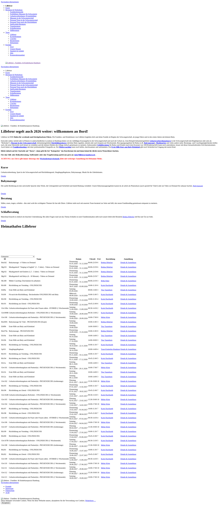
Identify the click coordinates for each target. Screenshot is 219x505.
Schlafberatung (15, 93)
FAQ (12, 112)
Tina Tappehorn (106, 290)
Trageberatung (15, 91)
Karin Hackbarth (107, 285)
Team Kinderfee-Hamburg (110, 349)
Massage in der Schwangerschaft (22, 83)
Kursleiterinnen (15, 101)
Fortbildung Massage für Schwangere (23, 79)
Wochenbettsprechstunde (50, 159)
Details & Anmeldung (128, 263)
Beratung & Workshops (13, 75)
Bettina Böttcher (128, 217)
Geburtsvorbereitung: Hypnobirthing (23, 81)
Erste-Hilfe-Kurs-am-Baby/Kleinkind (125, 147)
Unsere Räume (15, 114)
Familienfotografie (16, 77)
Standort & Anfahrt (17, 116)
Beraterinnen (14, 105)
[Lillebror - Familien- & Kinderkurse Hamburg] (22, 63)
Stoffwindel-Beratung (18, 89)
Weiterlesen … (90, 501)
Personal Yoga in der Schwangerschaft (24, 85)
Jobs (11, 118)
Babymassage (198, 186)
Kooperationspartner (17, 120)
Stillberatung (14, 95)
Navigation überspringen (10, 2)
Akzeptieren (6, 503)
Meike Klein (105, 317)
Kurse (7, 73)
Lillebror (13, 99)
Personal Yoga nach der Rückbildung (23, 87)
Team (7, 97)
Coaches (13, 103)
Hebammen (14, 108)
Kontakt (8, 110)
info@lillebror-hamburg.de (84, 155)
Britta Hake (105, 281)
